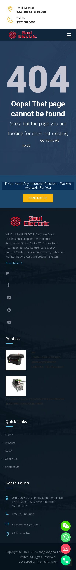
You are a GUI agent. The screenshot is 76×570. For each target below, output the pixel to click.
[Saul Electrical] (23, 34)
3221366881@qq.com (26, 524)
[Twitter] (34, 273)
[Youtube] (35, 322)
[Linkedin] (35, 298)
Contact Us (38, 198)
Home (9, 435)
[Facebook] (35, 286)
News (9, 451)
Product (10, 443)
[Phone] (66, 560)
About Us (11, 459)
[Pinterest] (35, 310)
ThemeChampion (47, 561)
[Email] (66, 549)
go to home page (41, 143)
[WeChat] (66, 526)
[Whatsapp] (66, 537)
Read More (13, 263)
